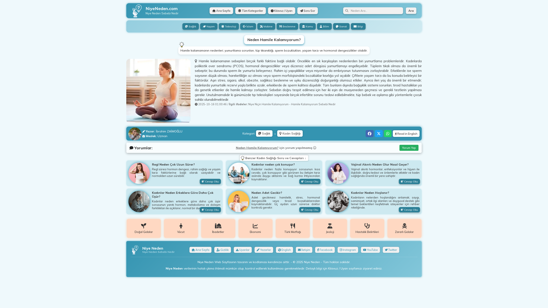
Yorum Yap (409, 148)
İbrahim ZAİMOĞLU (169, 131)
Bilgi (360, 26)
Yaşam (210, 26)
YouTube (372, 250)
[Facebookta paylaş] (370, 133)
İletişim (305, 250)
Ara (411, 10)
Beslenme (289, 26)
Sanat (343, 26)
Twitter (392, 250)
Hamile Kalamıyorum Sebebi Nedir (313, 104)
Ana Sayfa (223, 10)
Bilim (326, 26)
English (286, 250)
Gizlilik (224, 250)
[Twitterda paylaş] (379, 133)
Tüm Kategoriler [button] (252, 10)
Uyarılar (244, 250)
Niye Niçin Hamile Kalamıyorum (268, 104)
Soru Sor (309, 10)
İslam (249, 26)
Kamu (309, 26)
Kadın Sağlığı (291, 133)
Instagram (349, 250)
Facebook (326, 250)
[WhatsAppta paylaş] (388, 133)
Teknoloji (230, 26)
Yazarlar (265, 250)
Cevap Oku (211, 181)
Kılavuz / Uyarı (283, 10)
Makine (268, 26)
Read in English (407, 133)
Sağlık (192, 26)
